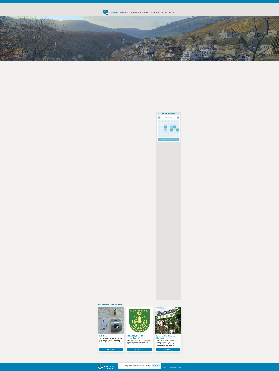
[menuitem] (105, 12)
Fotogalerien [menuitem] (155, 12)
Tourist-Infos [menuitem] (135, 12)
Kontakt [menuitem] (171, 12)
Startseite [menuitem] (114, 12)
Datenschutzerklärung (175, 367)
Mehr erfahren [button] (111, 349)
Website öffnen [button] (139, 349)
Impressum (163, 367)
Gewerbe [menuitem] (145, 12)
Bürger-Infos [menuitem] (124, 12)
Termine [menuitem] (164, 12)
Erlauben (155, 365)
